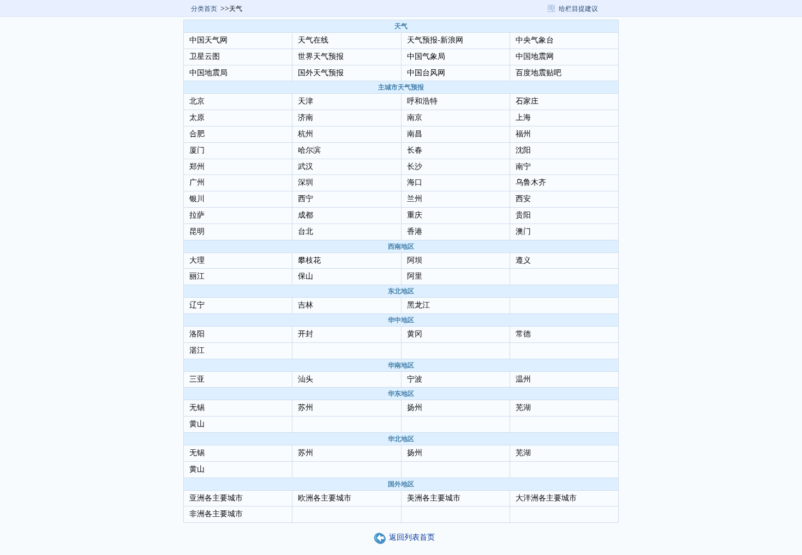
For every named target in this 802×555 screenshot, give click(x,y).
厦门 (197, 150)
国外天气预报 (321, 73)
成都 (305, 215)
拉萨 (197, 215)
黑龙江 (418, 305)
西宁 (305, 199)
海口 (414, 182)
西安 (523, 199)
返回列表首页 (412, 537)
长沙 (414, 166)
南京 (414, 117)
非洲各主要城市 (216, 514)
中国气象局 (426, 56)
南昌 (414, 134)
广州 (197, 182)
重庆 (414, 215)
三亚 (197, 379)
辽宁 (197, 305)
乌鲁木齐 (531, 182)
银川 (197, 199)
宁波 (414, 379)
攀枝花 (309, 260)
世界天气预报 (321, 56)
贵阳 (523, 215)
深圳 (305, 182)
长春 (414, 150)
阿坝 (414, 260)
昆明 (197, 231)
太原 (197, 117)
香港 (414, 231)
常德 (523, 334)
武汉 (305, 166)
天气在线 (313, 40)
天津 (305, 101)
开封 (305, 334)
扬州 (414, 407)
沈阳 (523, 150)
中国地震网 (535, 56)
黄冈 (414, 334)
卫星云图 (204, 56)
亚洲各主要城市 (216, 498)
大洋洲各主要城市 (546, 498)
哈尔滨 (309, 150)
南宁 (523, 166)
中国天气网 (208, 40)
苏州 (305, 407)
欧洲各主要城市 (324, 498)
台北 (305, 231)
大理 (197, 260)
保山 (305, 276)
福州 (523, 134)
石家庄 (527, 101)
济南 (305, 117)
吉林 (305, 305)
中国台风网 (426, 73)
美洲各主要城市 (433, 498)
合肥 (197, 134)
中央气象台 (535, 40)
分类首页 (204, 9)
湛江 (197, 350)
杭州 (305, 134)
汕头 (305, 379)
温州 (523, 379)
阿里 (414, 276)
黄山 (197, 424)
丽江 (197, 276)
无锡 (197, 407)
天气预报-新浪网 (435, 40)
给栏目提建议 (578, 9)
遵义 (523, 260)
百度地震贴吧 (538, 73)
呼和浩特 (422, 101)
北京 (197, 101)
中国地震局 (208, 73)
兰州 (414, 199)
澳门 (523, 231)
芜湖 (523, 407)
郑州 (197, 166)
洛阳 (197, 334)
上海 (523, 117)
